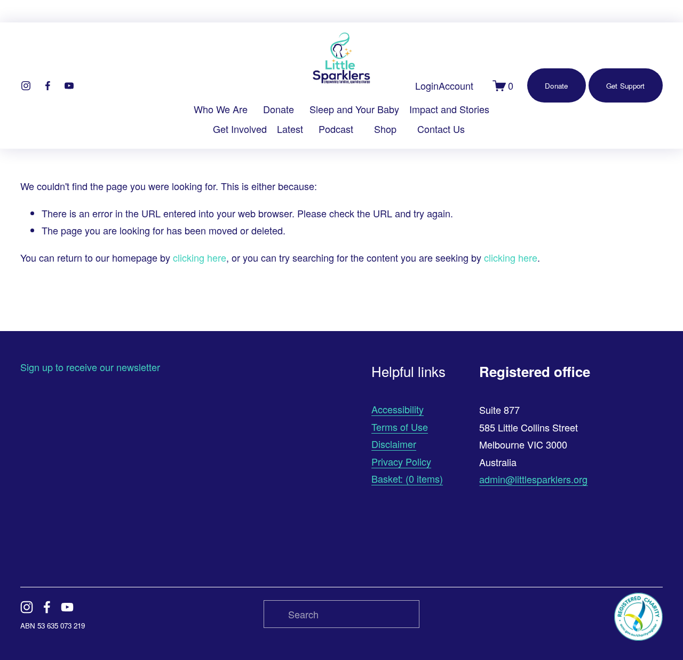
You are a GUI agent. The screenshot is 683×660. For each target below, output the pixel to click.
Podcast (336, 129)
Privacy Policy (401, 461)
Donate (278, 109)
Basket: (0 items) (407, 478)
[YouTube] (69, 85)
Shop (385, 129)
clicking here (199, 257)
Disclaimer (393, 444)
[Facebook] (47, 85)
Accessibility (397, 409)
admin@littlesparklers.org (533, 479)
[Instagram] (25, 85)
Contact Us (441, 129)
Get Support (625, 86)
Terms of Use (399, 427)
